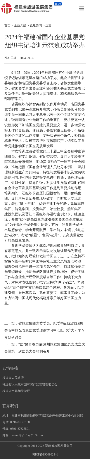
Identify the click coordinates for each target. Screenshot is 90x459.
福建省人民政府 (13, 378)
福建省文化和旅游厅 (16, 391)
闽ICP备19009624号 (45, 454)
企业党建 (20, 25)
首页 (7, 25)
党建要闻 (36, 25)
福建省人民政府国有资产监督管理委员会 (29, 384)
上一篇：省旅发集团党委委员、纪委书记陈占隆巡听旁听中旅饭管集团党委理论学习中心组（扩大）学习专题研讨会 (44, 330)
